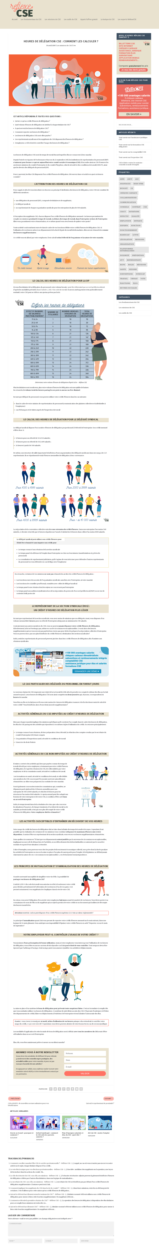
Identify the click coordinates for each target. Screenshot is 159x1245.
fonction (136, 226)
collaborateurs (128, 198)
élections (125, 283)
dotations (134, 212)
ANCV (129, 179)
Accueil (14, 19)
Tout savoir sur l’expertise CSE (131, 157)
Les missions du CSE (53, 19)
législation (126, 239)
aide (122, 179)
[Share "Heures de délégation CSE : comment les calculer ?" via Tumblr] (59, 1089)
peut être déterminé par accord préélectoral (84, 287)
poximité (124, 255)
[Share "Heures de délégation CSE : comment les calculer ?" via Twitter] (55, 1089)
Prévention (138, 255)
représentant (134, 260)
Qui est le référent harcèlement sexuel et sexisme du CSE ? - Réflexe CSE (37, 1194)
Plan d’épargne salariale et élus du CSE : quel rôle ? (72, 1134)
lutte (135, 235)
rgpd (122, 265)
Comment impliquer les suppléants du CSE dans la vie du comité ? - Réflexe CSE (40, 1188)
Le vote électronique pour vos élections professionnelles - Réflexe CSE (36, 1169)
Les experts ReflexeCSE (127, 19)
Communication (128, 202)
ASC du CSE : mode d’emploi (98, 1133)
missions (139, 239)
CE (132, 188)
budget (124, 188)
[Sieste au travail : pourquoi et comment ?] (22, 1123)
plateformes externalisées (127, 250)
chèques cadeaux (128, 193)
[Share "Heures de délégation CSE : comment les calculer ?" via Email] (77, 1089)
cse (145, 207)
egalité (135, 216)
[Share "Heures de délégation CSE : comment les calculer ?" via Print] (81, 1089)
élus (135, 283)
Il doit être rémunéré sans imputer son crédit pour (36, 543)
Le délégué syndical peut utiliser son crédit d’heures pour (39, 539)
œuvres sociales (128, 288)
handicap (125, 235)
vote (143, 279)
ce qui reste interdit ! (34, 1024)
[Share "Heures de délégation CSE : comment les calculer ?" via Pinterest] (64, 1089)
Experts (124, 226)
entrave (138, 221)
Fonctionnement (128, 230)
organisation (127, 244)
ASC (137, 179)
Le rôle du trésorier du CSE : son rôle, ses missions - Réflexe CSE (34, 1176)
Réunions (141, 265)
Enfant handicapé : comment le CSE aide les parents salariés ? (47, 1135)
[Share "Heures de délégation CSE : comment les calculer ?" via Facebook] (51, 1089)
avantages (125, 184)
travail (124, 279)
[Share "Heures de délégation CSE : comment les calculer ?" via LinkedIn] (68, 1089)
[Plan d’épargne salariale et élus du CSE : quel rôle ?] (74, 1123)
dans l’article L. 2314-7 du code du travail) (52, 290)
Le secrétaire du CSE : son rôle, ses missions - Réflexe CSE (31, 1182)
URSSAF (134, 279)
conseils (124, 207)
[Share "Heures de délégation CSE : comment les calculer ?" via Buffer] (72, 1089)
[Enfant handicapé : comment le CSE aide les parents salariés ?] (48, 1123)
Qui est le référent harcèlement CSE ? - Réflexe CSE (29, 1207)
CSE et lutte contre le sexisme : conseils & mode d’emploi (131, 164)
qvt (122, 260)
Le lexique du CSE (108, 19)
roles (131, 265)
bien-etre (138, 184)
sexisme (133, 269)
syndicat (140, 274)
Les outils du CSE (70, 19)
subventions (126, 274)
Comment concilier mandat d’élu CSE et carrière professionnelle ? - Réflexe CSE (40, 1163)
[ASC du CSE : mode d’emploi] (100, 1123)
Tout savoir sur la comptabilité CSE (132, 152)
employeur (125, 221)
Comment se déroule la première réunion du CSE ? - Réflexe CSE (34, 1200)
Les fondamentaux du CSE (31, 19)
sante (123, 269)
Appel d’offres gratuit (88, 19)
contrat (136, 207)
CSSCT (123, 212)
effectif (124, 216)
